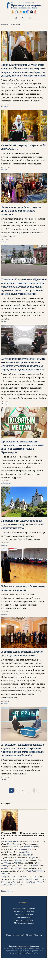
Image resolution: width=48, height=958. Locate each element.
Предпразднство (8, 841)
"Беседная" (31, 871)
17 (31, 790)
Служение (4, 106)
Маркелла (23, 849)
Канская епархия (24, 917)
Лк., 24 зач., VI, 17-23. (13, 884)
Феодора (5, 868)
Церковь (4, 169)
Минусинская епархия (24, 923)
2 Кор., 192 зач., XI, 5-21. (35, 879)
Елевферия (6, 865)
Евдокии (34, 865)
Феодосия (28, 846)
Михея (9, 844)
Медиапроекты (6, 404)
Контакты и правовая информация (24, 946)
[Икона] (9, 830)
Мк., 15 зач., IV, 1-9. (10, 882)
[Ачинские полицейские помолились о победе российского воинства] (24, 188)
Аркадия (21, 852)
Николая (17, 863)
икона (16, 844)
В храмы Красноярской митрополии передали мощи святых (22, 653)
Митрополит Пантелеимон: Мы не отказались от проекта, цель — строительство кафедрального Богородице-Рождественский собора (23, 364)
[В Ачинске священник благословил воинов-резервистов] (24, 565)
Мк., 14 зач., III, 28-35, (33, 876)
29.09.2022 (5, 701)
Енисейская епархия (24, 914)
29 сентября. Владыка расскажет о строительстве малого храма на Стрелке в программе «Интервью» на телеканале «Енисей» (23, 750)
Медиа (29, 935)
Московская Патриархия (24, 908)
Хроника (4, 614)
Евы (19, 865)
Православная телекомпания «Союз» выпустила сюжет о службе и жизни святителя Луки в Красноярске (23, 447)
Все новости (7, 891)
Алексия (4, 860)
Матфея (31, 857)
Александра (20, 868)
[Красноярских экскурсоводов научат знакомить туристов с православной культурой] (24, 502)
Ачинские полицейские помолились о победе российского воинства (21, 210)
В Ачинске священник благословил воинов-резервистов (23, 588)
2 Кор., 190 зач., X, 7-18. (12, 876)
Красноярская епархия (24, 911)
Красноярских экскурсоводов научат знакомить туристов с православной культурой (23, 524)
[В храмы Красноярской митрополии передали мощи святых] (24, 632)
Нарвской (5, 873)
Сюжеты (38, 935)
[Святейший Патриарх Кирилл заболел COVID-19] (24, 125)
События (4, 242)
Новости (10, 935)
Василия (26, 854)
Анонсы (3, 321)
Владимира (20, 860)
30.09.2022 (5, 104)
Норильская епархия (24, 920)
